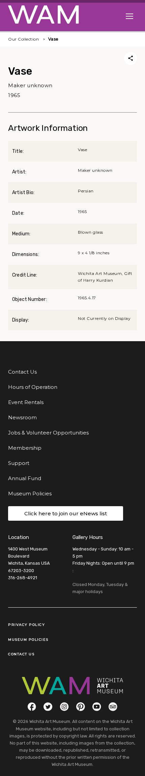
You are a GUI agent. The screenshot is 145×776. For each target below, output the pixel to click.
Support (18, 463)
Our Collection (23, 39)
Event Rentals (26, 402)
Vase (53, 39)
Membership (24, 448)
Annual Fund (24, 478)
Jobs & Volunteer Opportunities (48, 432)
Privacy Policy (26, 624)
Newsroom (22, 417)
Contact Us (22, 372)
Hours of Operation (32, 387)
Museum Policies (30, 493)
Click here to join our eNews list (65, 513)
